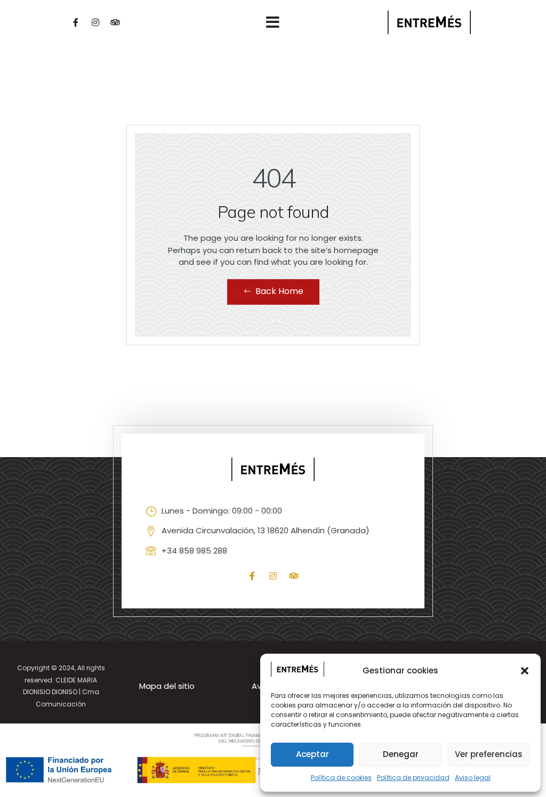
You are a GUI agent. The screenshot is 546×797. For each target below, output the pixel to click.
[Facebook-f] (75, 22)
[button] (524, 670)
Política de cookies (341, 777)
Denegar (401, 754)
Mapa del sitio (167, 686)
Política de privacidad (413, 777)
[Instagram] (95, 22)
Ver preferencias (489, 754)
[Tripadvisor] (115, 22)
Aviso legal (473, 777)
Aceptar (312, 754)
